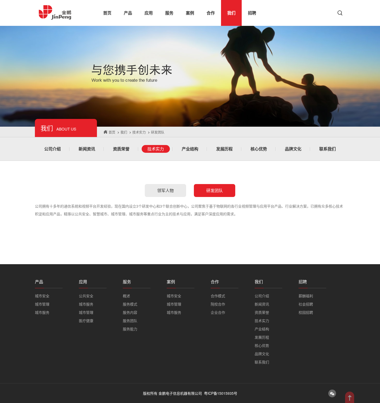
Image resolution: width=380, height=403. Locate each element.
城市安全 (42, 295)
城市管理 (42, 304)
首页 (107, 13)
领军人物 (165, 190)
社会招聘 (306, 304)
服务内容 (130, 312)
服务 (169, 13)
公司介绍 (52, 149)
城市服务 (42, 312)
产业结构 (190, 149)
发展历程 (224, 149)
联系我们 (327, 149)
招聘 (252, 13)
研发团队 (157, 132)
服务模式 (130, 304)
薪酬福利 (306, 295)
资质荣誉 (121, 149)
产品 (128, 13)
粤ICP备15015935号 (220, 393)
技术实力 (139, 132)
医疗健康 (86, 320)
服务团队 (130, 320)
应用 (149, 13)
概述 (126, 295)
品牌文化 (293, 149)
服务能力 (130, 328)
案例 (190, 13)
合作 (211, 13)
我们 (231, 13)
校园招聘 (306, 312)
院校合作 (218, 304)
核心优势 (258, 149)
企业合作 (218, 312)
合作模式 (218, 295)
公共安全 (86, 295)
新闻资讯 (87, 149)
